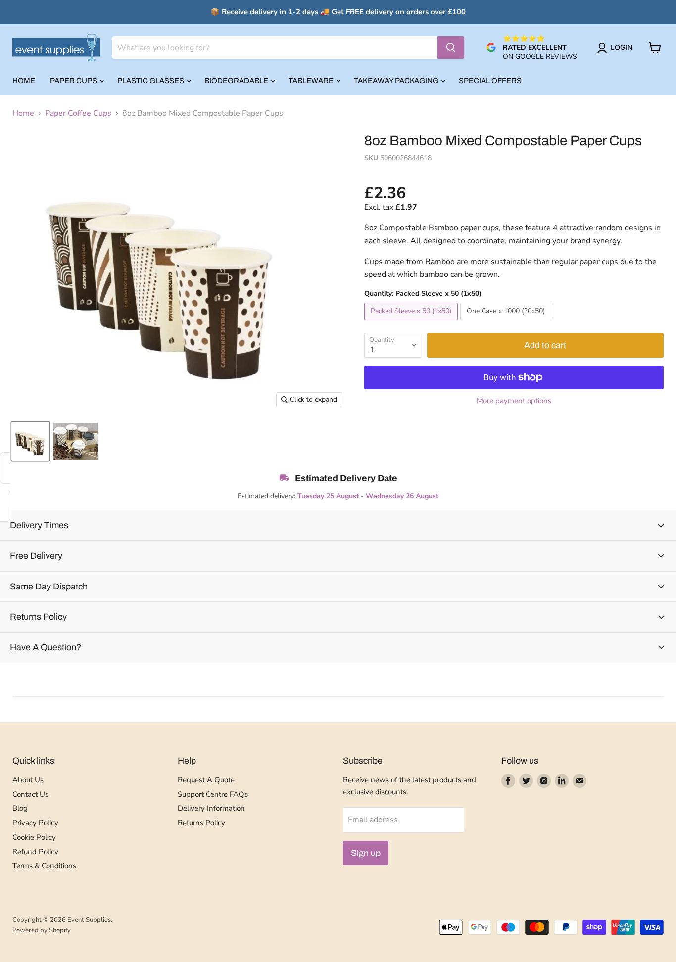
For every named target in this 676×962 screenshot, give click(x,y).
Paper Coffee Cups (78, 113)
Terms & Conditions (44, 866)
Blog (20, 808)
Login (621, 47)
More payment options (514, 401)
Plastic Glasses (151, 81)
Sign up (366, 853)
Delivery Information (211, 808)
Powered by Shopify (41, 930)
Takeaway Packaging (397, 81)
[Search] (450, 47)
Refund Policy (35, 851)
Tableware (312, 81)
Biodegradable (237, 81)
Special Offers (490, 81)
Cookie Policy (34, 837)
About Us (28, 780)
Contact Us (30, 794)
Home (23, 81)
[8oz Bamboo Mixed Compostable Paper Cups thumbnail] (30, 441)
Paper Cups (74, 81)
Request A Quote (206, 780)
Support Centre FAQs (213, 794)
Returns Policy (201, 823)
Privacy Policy (35, 823)
